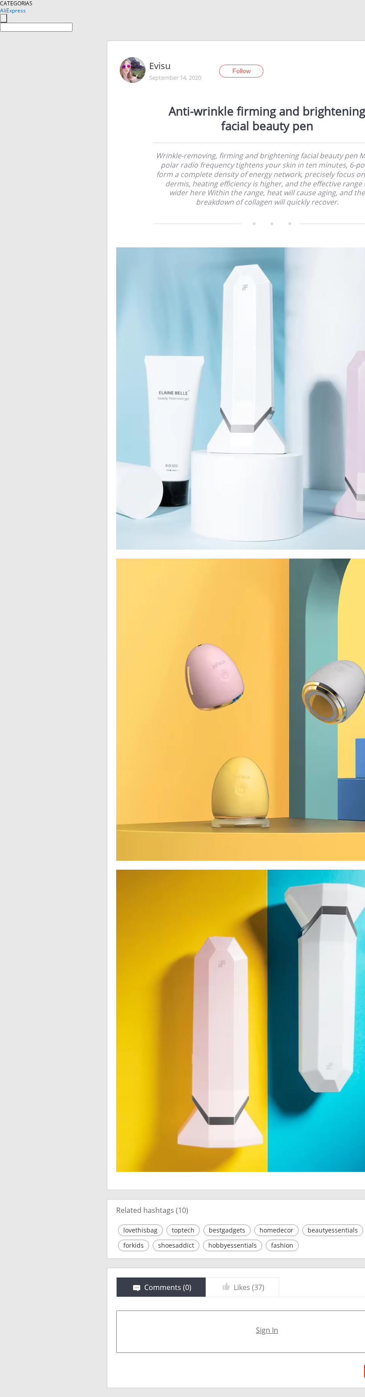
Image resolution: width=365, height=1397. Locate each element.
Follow (241, 70)
